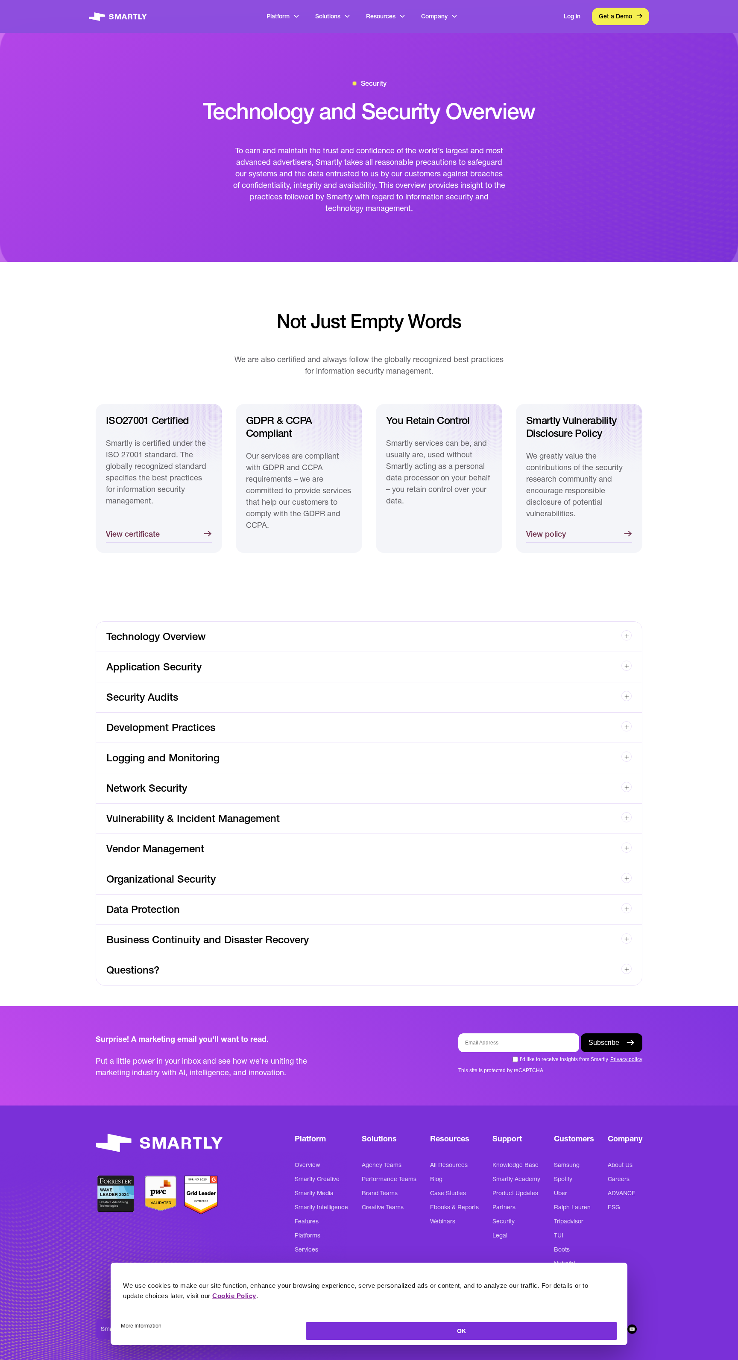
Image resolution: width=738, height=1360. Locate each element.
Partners (503, 1207)
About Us (620, 1165)
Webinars (442, 1221)
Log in (572, 16)
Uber (560, 1193)
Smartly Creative (317, 1179)
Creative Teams (383, 1207)
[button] (283, 16)
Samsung (567, 1165)
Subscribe (604, 1042)
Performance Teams (389, 1179)
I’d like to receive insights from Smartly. (581, 1059)
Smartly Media (314, 1193)
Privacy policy (626, 1059)
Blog (436, 1179)
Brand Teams (380, 1193)
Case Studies (448, 1193)
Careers (619, 1179)
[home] (118, 16)
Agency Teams (381, 1165)
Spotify (563, 1179)
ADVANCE (622, 1193)
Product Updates (515, 1193)
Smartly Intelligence (321, 1207)
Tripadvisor (568, 1221)
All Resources (449, 1165)
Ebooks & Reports (454, 1207)
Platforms (307, 1235)
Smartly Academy (516, 1179)
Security (503, 1221)
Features (307, 1221)
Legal (499, 1235)
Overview (307, 1165)
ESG (614, 1207)
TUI (558, 1235)
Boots (562, 1249)
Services (306, 1249)
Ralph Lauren (572, 1207)
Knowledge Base (515, 1165)
